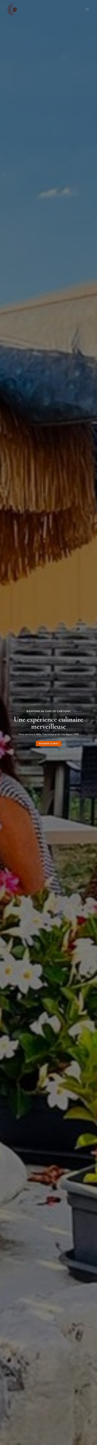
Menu (86, 9)
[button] (48, 743)
